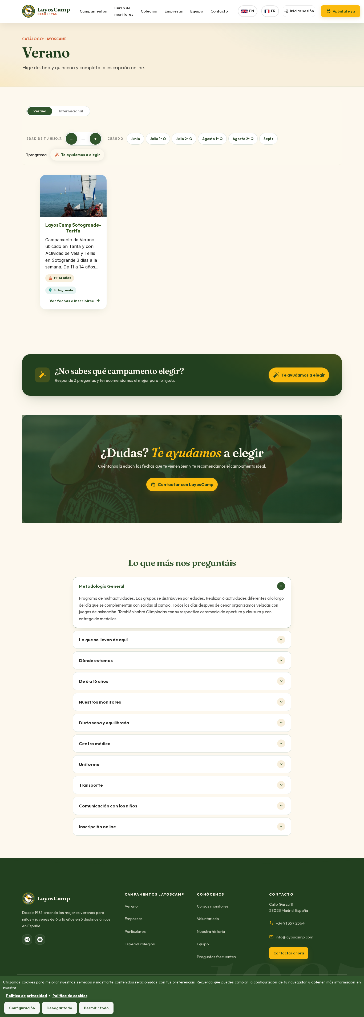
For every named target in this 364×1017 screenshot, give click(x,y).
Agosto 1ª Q (212, 139)
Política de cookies (69, 995)
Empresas (173, 11)
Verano (39, 111)
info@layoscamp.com (291, 937)
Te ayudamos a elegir (77, 154)
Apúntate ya (340, 11)
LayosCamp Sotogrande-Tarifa (73, 228)
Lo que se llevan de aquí (103, 639)
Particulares (135, 931)
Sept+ (268, 139)
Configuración (22, 1008)
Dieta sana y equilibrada (104, 722)
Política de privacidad (26, 995)
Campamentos (93, 11)
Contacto (219, 11)
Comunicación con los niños (108, 805)
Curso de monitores (123, 11)
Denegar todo (59, 1008)
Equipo (196, 11)
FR (273, 11)
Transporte (91, 785)
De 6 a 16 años (93, 681)
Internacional (71, 111)
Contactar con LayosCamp (182, 484)
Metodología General (101, 586)
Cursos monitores (213, 906)
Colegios (149, 11)
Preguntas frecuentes (216, 956)
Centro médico (95, 743)
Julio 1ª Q (158, 139)
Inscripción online (97, 826)
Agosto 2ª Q (243, 139)
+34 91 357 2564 (287, 923)
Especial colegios (140, 943)
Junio (135, 139)
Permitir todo (96, 1008)
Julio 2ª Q (184, 139)
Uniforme (89, 764)
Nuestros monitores (100, 702)
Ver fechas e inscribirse (75, 300)
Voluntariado (208, 918)
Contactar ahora (288, 953)
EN (251, 11)
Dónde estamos (96, 660)
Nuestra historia (211, 931)
